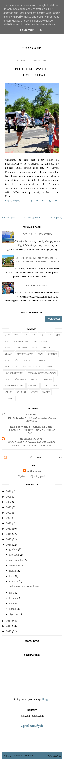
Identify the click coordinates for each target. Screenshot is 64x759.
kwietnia (13, 598)
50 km (7, 341)
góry (17, 360)
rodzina (48, 379)
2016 (41, 335)
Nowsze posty (9, 217)
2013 (25, 335)
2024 (8, 502)
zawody (46, 392)
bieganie (8, 354)
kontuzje (28, 360)
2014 (8, 626)
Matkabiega (27, 755)
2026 (8, 491)
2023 (8, 507)
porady (50, 367)
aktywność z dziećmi (28, 348)
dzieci (7, 360)
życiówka (9, 398)
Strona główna (32, 48)
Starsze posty (54, 217)
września (14, 565)
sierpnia (13, 570)
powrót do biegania (14, 373)
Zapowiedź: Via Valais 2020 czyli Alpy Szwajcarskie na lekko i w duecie (31, 443)
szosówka (33, 386)
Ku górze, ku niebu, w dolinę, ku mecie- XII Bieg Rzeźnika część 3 (37, 259)
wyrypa (34, 392)
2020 (8, 523)
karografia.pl (53, 757)
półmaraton (20, 379)
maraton (41, 360)
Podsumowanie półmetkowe (24, 586)
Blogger (46, 699)
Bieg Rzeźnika (40, 341)
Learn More (27, 30)
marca (12, 603)
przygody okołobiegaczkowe (42, 373)
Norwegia (9, 348)
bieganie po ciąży (25, 354)
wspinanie (21, 392)
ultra (54, 386)
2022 (8, 512)
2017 (49, 335)
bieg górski (47, 348)
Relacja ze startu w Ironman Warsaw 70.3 (32, 431)
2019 (8, 528)
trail (44, 386)
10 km (7, 335)
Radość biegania (37, 285)
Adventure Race (22, 341)
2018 (8, 534)
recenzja (35, 379)
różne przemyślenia (14, 386)
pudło (7, 379)
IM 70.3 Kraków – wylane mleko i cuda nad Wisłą (32, 419)
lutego (12, 608)
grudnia (13, 549)
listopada (14, 554)
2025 (8, 496)
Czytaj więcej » (14, 200)
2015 (33, 335)
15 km (16, 335)
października (16, 560)
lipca (11, 576)
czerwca (13, 581)
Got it (43, 30)
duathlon (52, 354)
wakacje (8, 392)
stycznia (13, 614)
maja (11, 592)
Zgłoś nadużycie (32, 726)
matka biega (34, 471)
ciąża (40, 354)
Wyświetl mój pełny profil (32, 476)
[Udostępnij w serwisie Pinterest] (56, 201)
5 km (58, 335)
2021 (8, 517)
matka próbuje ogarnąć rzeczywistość (23, 367)
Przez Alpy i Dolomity (37, 234)
